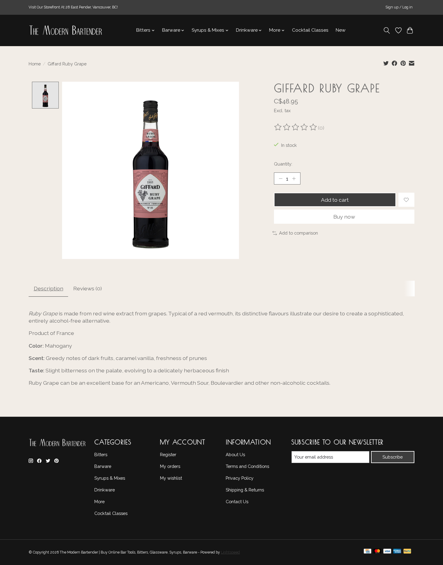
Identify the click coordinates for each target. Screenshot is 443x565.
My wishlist (171, 478)
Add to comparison (298, 232)
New (341, 30)
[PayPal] (407, 552)
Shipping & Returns (245, 489)
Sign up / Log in (399, 7)
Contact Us (237, 501)
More (99, 501)
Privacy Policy (239, 478)
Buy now (344, 216)
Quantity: (283, 163)
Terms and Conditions (247, 466)
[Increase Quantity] (294, 178)
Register (168, 454)
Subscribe (392, 456)
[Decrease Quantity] (280, 178)
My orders (170, 466)
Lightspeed (230, 552)
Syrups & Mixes (109, 478)
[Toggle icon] (386, 30)
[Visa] (387, 552)
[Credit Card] (367, 552)
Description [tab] (48, 288)
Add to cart (335, 200)
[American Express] (397, 552)
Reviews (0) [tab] (87, 288)
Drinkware (104, 489)
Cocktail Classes (310, 30)
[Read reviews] (296, 127)
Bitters (100, 454)
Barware (102, 466)
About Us (235, 454)
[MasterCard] (377, 552)
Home (35, 63)
